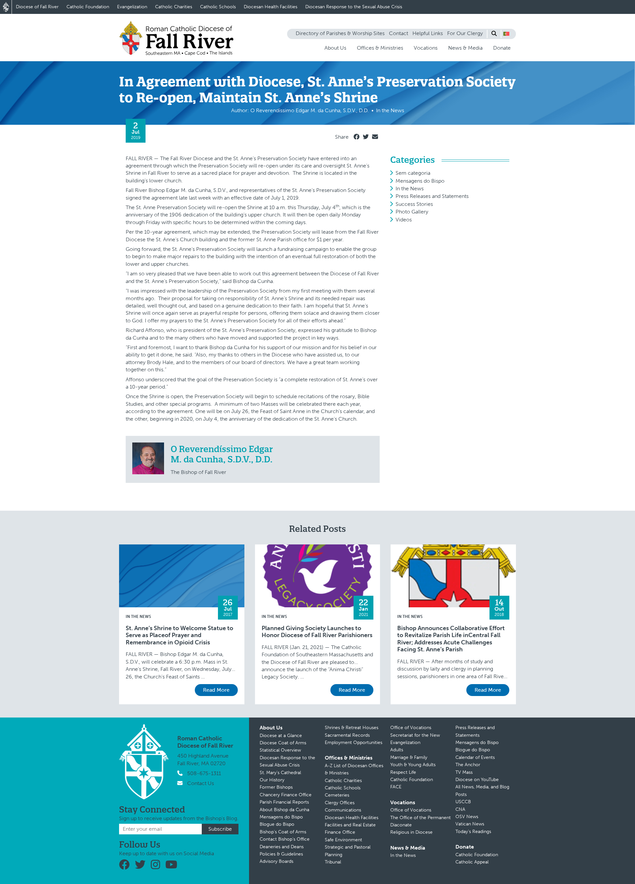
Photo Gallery (412, 212)
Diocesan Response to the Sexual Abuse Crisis (353, 7)
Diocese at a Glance (281, 735)
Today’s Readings (473, 831)
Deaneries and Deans (282, 847)
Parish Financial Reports (284, 802)
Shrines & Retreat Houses (351, 727)
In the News (410, 188)
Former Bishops (276, 787)
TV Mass (464, 772)
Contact (398, 33)
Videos (404, 219)
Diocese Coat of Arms (283, 743)
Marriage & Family (408, 757)
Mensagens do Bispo (420, 181)
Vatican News (469, 824)
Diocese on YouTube (477, 779)
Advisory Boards (276, 861)
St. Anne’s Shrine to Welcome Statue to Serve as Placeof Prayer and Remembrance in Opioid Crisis (179, 635)
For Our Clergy (465, 33)
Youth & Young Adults (413, 765)
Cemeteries (337, 795)
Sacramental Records (347, 735)
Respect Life (403, 772)
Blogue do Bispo (277, 824)
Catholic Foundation (87, 7)
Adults (396, 750)
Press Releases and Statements (432, 196)
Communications (343, 810)
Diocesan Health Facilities (270, 7)
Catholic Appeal (471, 862)
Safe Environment (343, 840)
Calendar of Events (475, 757)
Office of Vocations (410, 727)
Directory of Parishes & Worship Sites (340, 33)
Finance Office (340, 832)
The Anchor (467, 765)
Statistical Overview (280, 750)
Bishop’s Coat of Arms (283, 832)
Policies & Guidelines (281, 854)
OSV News (466, 816)
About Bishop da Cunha (284, 810)
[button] (506, 33)
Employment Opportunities (353, 742)
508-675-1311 (204, 773)
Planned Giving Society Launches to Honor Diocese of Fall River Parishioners (317, 632)
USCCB (463, 802)
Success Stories (414, 204)
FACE (396, 787)
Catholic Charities (173, 7)
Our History (272, 780)
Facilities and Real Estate (350, 825)
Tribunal (333, 862)
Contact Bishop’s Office (285, 839)
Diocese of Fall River (37, 7)
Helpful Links (427, 33)
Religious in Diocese (411, 832)
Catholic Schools (218, 7)
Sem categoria (413, 173)
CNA (460, 809)
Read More (216, 690)
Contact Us (200, 783)
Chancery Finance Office (286, 795)
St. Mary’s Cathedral (280, 772)
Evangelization (132, 7)
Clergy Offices (340, 803)
